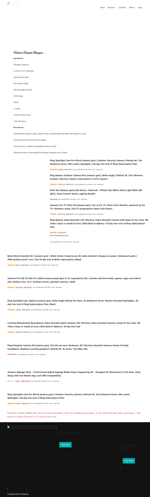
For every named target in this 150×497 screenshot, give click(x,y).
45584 (18, 310)
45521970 (62, 233)
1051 (18, 381)
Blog (140, 7)
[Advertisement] (75, 31)
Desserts (122, 7)
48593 (61, 169)
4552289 (19, 287)
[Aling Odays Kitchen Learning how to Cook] (12, 7)
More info (99, 169)
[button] (115, 7)
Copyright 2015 (13, 494)
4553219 (62, 184)
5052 (18, 265)
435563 (18, 332)
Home (102, 7)
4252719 (62, 214)
